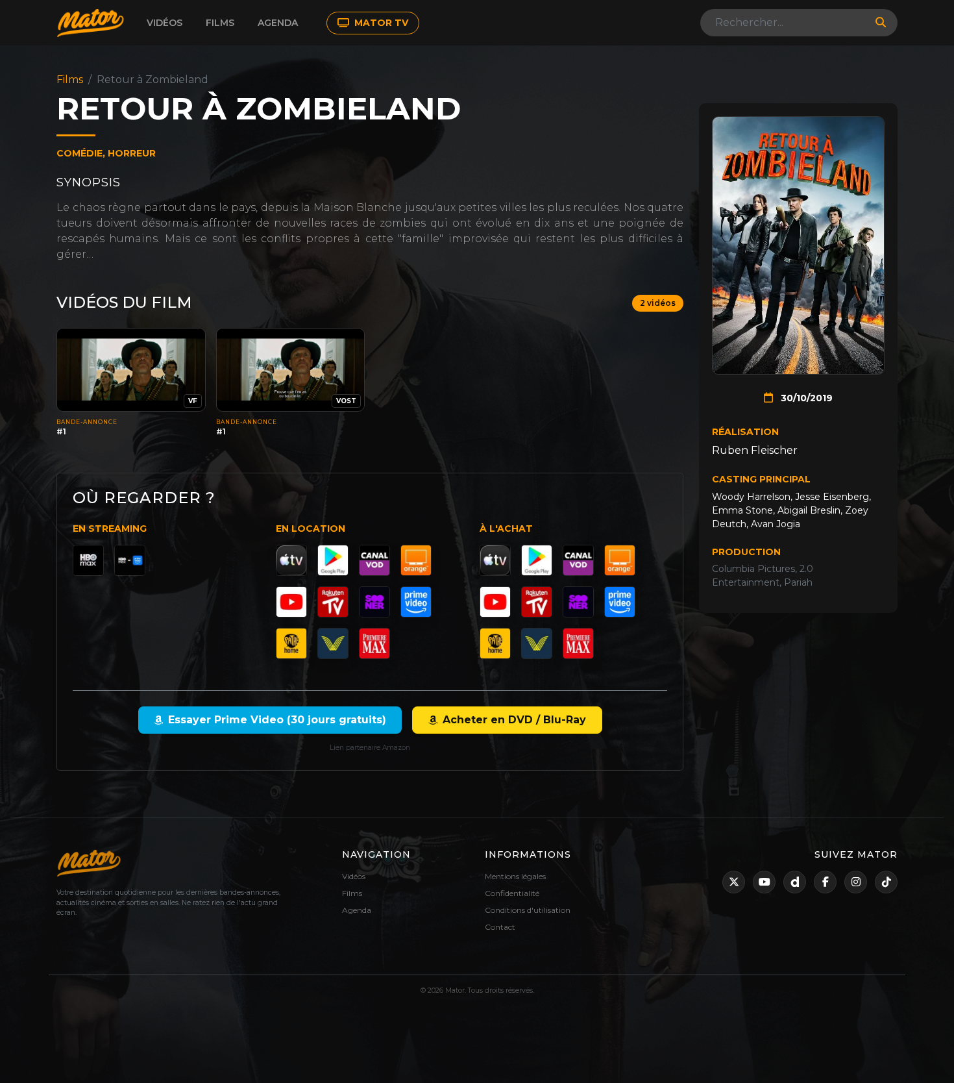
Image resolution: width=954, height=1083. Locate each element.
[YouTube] (291, 601)
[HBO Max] (88, 560)
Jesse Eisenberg (832, 497)
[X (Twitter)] (733, 882)
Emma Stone (742, 510)
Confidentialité (512, 893)
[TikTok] (886, 882)
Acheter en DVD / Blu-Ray (514, 720)
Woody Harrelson (751, 497)
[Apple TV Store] (291, 560)
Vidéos (164, 23)
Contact (500, 927)
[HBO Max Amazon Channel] (129, 560)
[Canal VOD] (374, 560)
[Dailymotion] (794, 882)
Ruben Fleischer (755, 450)
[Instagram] (855, 882)
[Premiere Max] (374, 643)
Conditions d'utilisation (527, 910)
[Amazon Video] (416, 601)
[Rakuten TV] (333, 601)
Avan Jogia (775, 524)
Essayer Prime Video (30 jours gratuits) (277, 720)
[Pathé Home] (291, 643)
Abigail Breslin (808, 510)
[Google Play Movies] (333, 560)
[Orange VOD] (416, 560)
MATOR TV (380, 23)
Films (220, 23)
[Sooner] (374, 601)
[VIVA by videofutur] (333, 643)
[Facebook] (825, 882)
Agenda (278, 23)
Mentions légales (515, 876)
